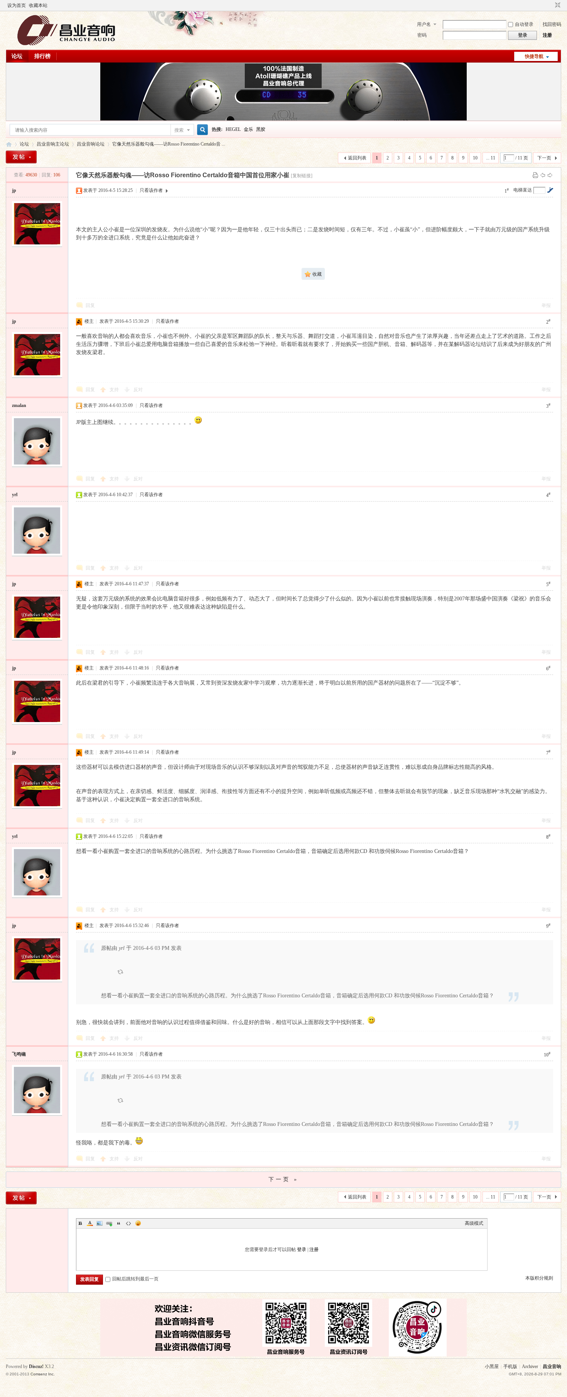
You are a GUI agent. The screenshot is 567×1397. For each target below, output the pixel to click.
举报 (546, 305)
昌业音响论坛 (91, 144)
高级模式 (474, 1223)
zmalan (19, 405)
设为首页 (16, 5)
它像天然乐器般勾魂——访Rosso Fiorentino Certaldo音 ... (168, 144)
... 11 (490, 158)
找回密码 (552, 24)
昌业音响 (552, 1366)
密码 (422, 35)
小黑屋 (492, 1366)
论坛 (17, 56)
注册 (547, 35)
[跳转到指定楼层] (550, 190)
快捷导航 (534, 56)
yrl (14, 494)
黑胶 (260, 129)
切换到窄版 (556, 5)
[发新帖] (21, 157)
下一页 (544, 158)
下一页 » (283, 1179)
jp (14, 190)
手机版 (510, 1366)
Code (128, 1223)
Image (99, 1223)
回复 (90, 305)
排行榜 (42, 56)
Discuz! (36, 1366)
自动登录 (524, 24)
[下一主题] (550, 175)
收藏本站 (38, 5)
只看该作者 (151, 190)
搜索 (179, 130)
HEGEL (233, 129)
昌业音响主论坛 (9, 144)
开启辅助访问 (550, 5)
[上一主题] (543, 175)
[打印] (535, 175)
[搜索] (201, 129)
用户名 (424, 24)
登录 (301, 1249)
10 (475, 158)
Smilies (138, 1223)
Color (90, 1223)
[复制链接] (301, 175)
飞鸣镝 (19, 1054)
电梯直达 (522, 190)
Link (109, 1223)
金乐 (248, 129)
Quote (119, 1223)
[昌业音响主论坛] (66, 45)
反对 (138, 389)
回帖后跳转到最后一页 (135, 1279)
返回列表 (357, 158)
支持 (115, 389)
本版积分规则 (539, 1278)
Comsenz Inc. (42, 1374)
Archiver (530, 1366)
